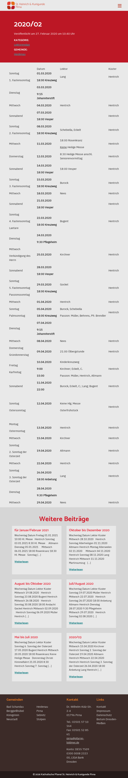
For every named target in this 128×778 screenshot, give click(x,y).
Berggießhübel (15, 711)
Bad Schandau (15, 706)
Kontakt (101, 706)
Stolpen (41, 719)
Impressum (103, 711)
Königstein (12, 715)
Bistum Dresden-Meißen (106, 721)
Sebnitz (40, 715)
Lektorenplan (22, 44)
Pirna (39, 711)
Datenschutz (104, 715)
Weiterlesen (21, 562)
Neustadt (12, 719)
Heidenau (20, 54)
